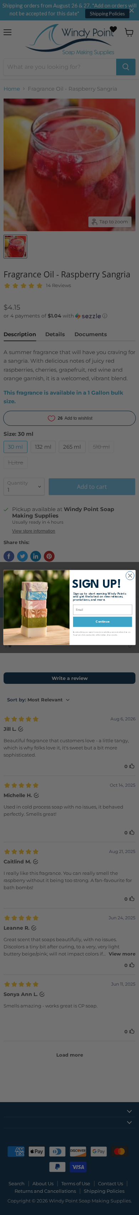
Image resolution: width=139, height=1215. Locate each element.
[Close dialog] (130, 575)
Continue (102, 622)
